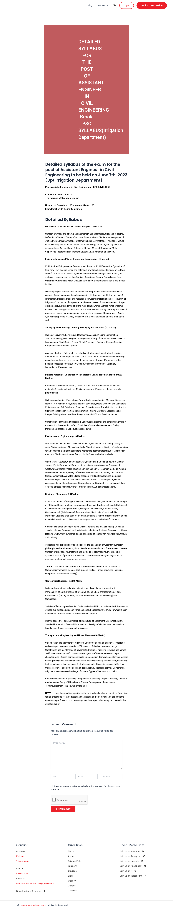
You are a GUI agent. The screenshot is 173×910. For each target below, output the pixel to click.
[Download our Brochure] (31, 891)
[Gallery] (72, 881)
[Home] (71, 851)
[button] (106, 5)
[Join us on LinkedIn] (132, 861)
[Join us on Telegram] (132, 856)
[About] (71, 856)
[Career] (72, 886)
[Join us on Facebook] (133, 866)
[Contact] (72, 890)
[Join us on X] (128, 871)
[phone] (115, 5)
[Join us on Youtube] (132, 851)
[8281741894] (22, 873)
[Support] (72, 866)
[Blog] (70, 876)
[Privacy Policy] (75, 861)
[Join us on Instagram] (133, 876)
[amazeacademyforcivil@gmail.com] (35, 883)
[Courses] (72, 871)
